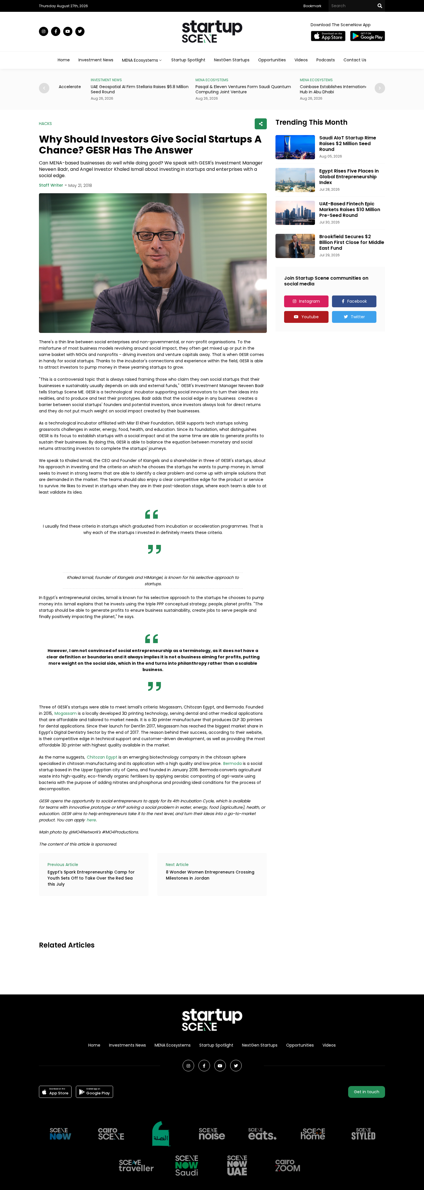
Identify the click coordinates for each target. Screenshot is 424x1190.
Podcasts (325, 60)
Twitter (358, 317)
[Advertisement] (144, 918)
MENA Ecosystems (173, 1045)
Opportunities (272, 60)
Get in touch (366, 1092)
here (91, 820)
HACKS (45, 123)
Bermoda (232, 763)
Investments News (127, 1045)
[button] (380, 88)
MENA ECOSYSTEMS (179, 79)
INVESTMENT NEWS (73, 79)
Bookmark (312, 5)
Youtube (310, 317)
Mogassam (66, 713)
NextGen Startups (231, 60)
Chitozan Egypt (102, 757)
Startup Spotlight (188, 60)
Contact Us (355, 60)
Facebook (357, 301)
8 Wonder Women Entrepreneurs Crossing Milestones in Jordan (210, 875)
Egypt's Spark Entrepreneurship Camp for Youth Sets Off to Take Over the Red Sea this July (91, 878)
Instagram (309, 301)
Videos (301, 60)
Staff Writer (51, 185)
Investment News (95, 60)
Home (64, 60)
